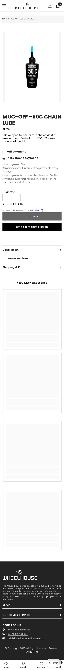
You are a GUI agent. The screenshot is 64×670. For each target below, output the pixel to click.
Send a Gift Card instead (32, 227)
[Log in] (50, 6)
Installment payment (22, 158)
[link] (32, 338)
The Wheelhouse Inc (19, 629)
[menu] (4, 6)
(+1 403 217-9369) (18, 634)
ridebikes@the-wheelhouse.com (26, 638)
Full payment (16, 151)
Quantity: (8, 192)
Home (4, 19)
